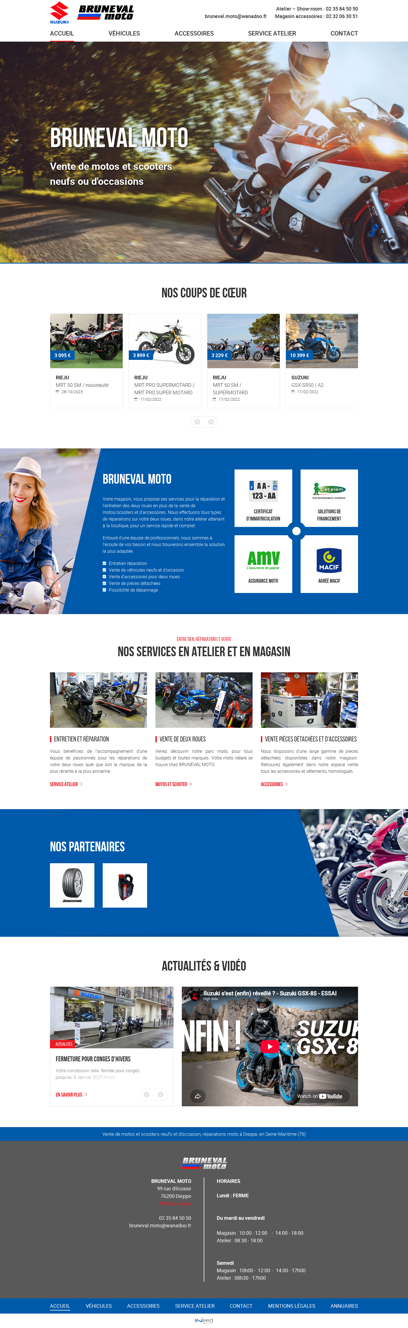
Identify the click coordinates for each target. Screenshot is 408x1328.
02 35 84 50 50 (175, 1218)
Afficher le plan (174, 1203)
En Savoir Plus (69, 1095)
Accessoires (272, 784)
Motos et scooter (171, 784)
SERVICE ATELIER (64, 784)
